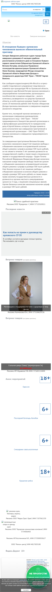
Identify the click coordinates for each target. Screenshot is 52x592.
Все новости (15, 36)
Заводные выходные (38, 36)
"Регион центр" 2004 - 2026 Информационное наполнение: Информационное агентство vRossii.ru (38, 561)
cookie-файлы (23, 580)
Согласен (26, 590)
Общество (6, 42)
